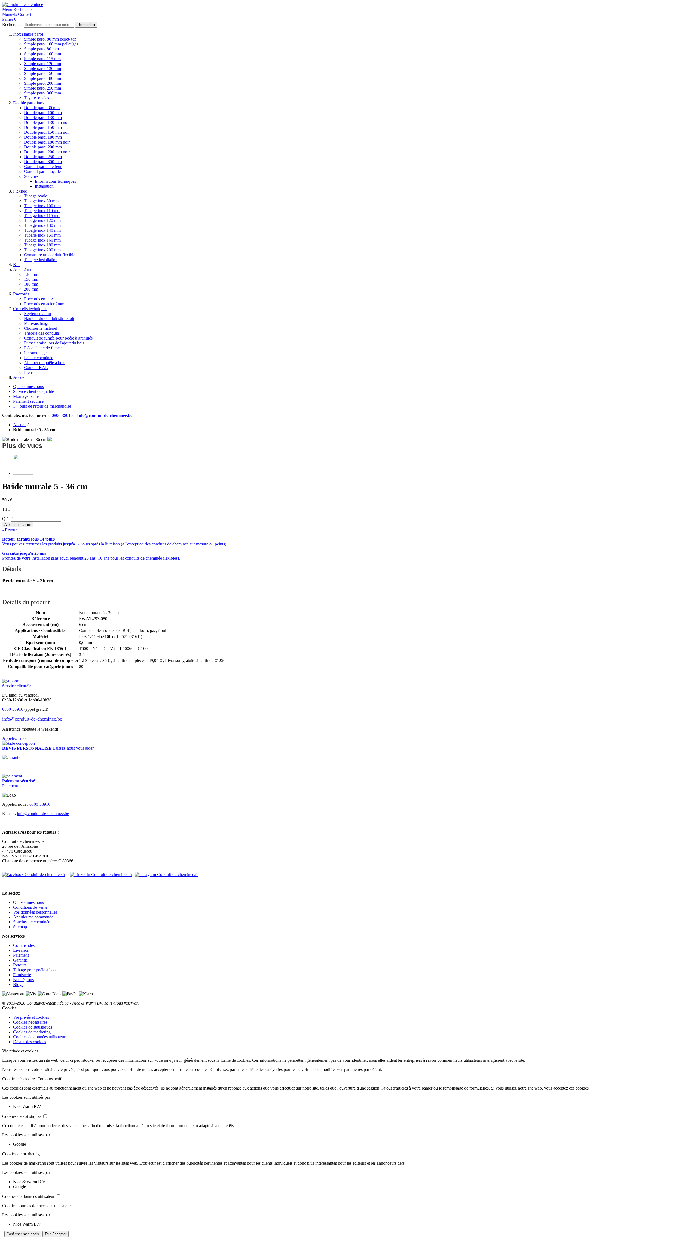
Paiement (10, 785)
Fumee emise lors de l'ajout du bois (54, 343)
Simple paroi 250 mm (42, 88)
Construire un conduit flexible (49, 254)
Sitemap (20, 926)
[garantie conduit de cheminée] (348, 757)
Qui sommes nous (28, 386)
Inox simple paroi (28, 34)
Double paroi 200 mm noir (47, 151)
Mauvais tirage (36, 323)
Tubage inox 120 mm (42, 220)
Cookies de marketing (32, 1032)
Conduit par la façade (42, 171)
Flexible (20, 191)
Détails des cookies (29, 1041)
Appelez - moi (14, 738)
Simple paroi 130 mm (42, 68)
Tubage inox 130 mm (42, 225)
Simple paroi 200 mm (42, 83)
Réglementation (37, 313)
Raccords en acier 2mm (44, 303)
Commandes (24, 945)
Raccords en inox (39, 299)
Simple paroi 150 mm (42, 73)
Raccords (21, 294)
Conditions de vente (30, 907)
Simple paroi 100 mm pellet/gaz (51, 44)
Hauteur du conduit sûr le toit (49, 318)
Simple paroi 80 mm (41, 49)
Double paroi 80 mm (42, 107)
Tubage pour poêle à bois (34, 970)
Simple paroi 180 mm (42, 78)
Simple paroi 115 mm (42, 58)
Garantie (20, 960)
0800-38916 (62, 415)
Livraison (21, 950)
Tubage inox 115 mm (42, 215)
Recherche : (12, 24)
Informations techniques (55, 181)
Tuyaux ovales (36, 98)
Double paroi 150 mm (43, 127)
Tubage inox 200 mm (42, 250)
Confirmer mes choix (23, 1234)
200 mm (31, 289)
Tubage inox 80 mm (41, 201)
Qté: (6, 518)
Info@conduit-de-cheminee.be (104, 415)
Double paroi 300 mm (43, 161)
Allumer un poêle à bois (44, 362)
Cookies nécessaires (30, 1022)
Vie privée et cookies (31, 1017)
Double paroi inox (28, 102)
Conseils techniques (30, 308)
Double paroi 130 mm (43, 117)
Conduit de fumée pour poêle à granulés (58, 338)
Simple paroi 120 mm (42, 63)
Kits (16, 264)
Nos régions (23, 979)
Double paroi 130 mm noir (47, 122)
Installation (44, 186)
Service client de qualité (33, 391)
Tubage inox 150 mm (42, 235)
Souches (31, 176)
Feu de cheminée (38, 357)
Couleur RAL (36, 367)
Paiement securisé (28, 401)
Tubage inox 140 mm (42, 230)
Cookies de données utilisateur (39, 1036)
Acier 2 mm (23, 269)
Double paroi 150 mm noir (47, 132)
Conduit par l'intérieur (43, 166)
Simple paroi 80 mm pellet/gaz (50, 39)
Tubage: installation (40, 259)
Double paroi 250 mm (43, 156)
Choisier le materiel (40, 328)
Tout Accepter (55, 1234)
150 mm (31, 279)
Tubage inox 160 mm (42, 240)
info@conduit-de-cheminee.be (32, 719)
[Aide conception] (18, 743)
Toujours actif (49, 1078)
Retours (19, 965)
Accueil (19, 377)
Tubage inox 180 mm (42, 245)
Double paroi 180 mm (43, 137)
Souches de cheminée (31, 922)
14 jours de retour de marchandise (42, 406)
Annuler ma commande (33, 917)
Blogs (18, 984)
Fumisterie (22, 974)
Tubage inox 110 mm (42, 210)
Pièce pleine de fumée (43, 348)
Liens (28, 372)
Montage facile (26, 396)
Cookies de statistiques (32, 1027)
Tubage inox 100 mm (42, 205)
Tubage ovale (35, 196)
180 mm (31, 284)
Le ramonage (35, 352)
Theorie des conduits (42, 333)
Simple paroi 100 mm (42, 53)
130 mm (31, 274)
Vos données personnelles (35, 912)
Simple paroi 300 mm (42, 93)
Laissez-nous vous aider (73, 748)
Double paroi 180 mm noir (47, 142)
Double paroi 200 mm (43, 147)
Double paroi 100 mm (43, 112)
